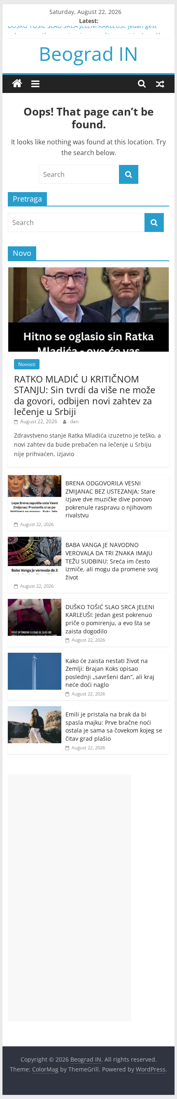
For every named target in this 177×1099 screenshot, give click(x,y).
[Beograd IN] (17, 84)
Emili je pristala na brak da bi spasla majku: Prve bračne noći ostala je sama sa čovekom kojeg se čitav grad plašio (113, 726)
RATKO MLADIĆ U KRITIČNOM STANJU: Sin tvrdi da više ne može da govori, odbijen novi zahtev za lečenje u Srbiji (84, 395)
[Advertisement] (69, 897)
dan (74, 421)
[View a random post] (160, 83)
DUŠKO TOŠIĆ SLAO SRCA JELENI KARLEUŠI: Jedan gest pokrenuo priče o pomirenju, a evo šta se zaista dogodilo (109, 619)
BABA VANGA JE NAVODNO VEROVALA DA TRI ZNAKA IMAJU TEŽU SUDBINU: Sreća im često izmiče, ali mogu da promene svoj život (111, 561)
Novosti (26, 364)
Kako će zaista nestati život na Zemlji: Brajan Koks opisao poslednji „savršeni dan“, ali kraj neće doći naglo (109, 673)
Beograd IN (88, 53)
